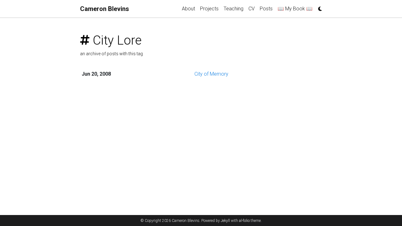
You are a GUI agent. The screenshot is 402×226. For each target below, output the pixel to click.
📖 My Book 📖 (295, 9)
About (188, 9)
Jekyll (225, 220)
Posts (266, 9)
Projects (209, 9)
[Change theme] (318, 7)
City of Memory (211, 74)
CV (251, 9)
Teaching (233, 9)
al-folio (244, 220)
